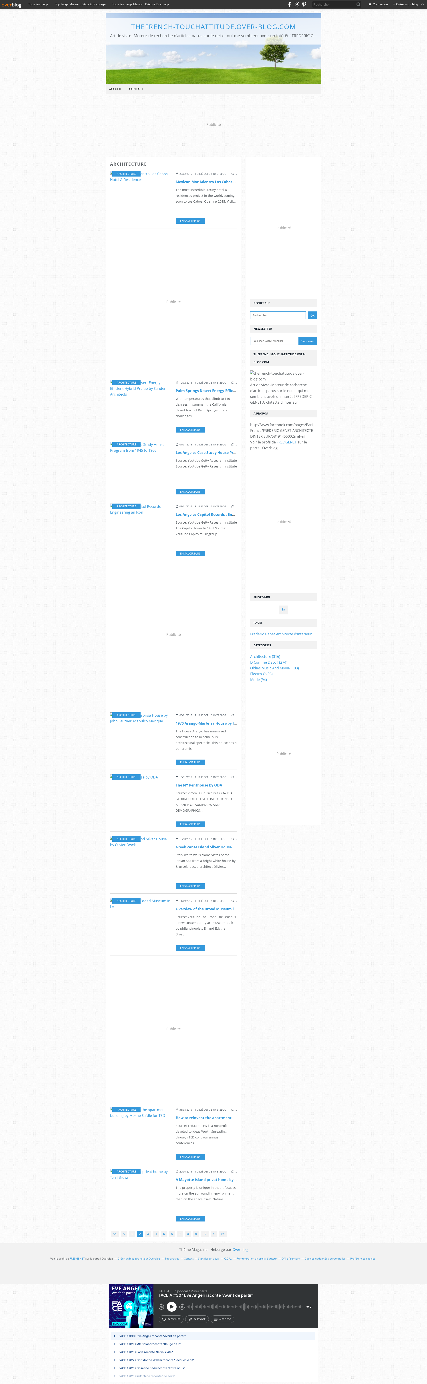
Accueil (115, 89)
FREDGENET (287, 442)
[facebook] (289, 4)
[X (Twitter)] (297, 4)
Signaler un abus (209, 1258)
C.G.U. (228, 1258)
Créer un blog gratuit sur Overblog (139, 1258)
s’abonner (173, 1319)
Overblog (240, 1249)
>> (223, 1234)
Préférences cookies (362, 1258)
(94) (258, 679)
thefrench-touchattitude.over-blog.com (213, 26)
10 (204, 1234)
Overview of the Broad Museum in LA (209, 908)
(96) (261, 673)
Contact (136, 89)
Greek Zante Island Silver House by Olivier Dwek (218, 847)
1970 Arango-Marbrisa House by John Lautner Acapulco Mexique (232, 723)
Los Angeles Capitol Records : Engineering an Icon (219, 514)
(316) (265, 656)
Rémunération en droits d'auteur (257, 1258)
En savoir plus (190, 221)
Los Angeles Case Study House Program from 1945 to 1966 (226, 452)
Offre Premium (291, 1258)
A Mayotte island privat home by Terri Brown (215, 1179)
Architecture (126, 174)
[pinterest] (304, 4)
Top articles (172, 1258)
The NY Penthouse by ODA (199, 785)
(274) (268, 662)
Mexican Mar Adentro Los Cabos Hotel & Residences (221, 181)
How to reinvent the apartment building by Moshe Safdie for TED (233, 1117)
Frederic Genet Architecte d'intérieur (281, 634)
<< (115, 1234)
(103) (274, 668)
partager (200, 1319)
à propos (225, 1319)
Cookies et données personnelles (325, 1258)
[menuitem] (115, 89)
